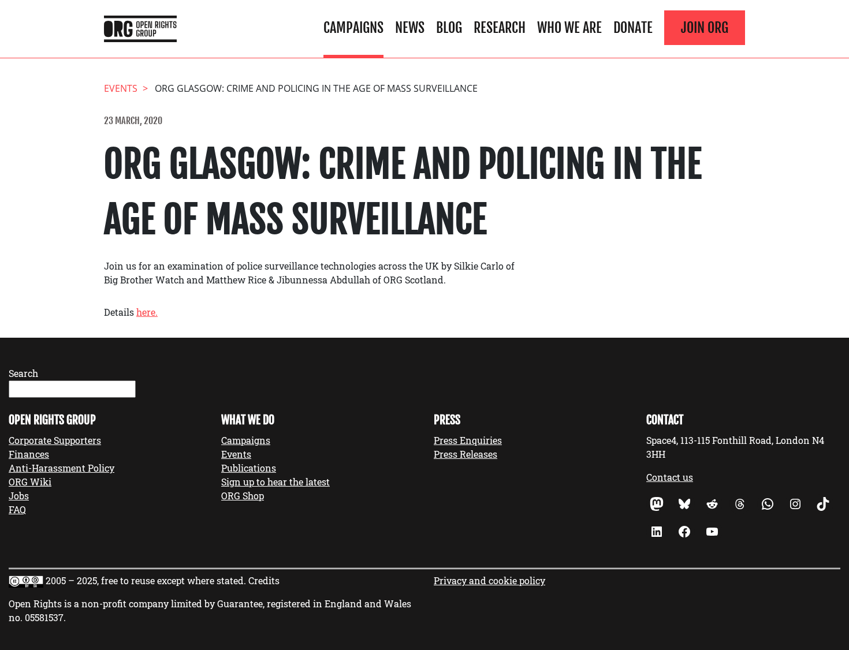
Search (23, 373)
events (120, 88)
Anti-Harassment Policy (61, 468)
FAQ (17, 509)
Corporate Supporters (55, 440)
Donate (633, 27)
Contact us (669, 477)
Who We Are (569, 27)
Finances (29, 454)
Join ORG (704, 27)
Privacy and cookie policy (489, 580)
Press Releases (465, 454)
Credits (264, 580)
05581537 (44, 617)
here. (147, 312)
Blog (449, 27)
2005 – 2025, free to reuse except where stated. (146, 580)
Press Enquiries (468, 440)
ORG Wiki (30, 482)
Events (236, 454)
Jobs (19, 496)
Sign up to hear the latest (275, 482)
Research (500, 27)
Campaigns (353, 27)
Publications (248, 468)
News (410, 27)
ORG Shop (242, 496)
